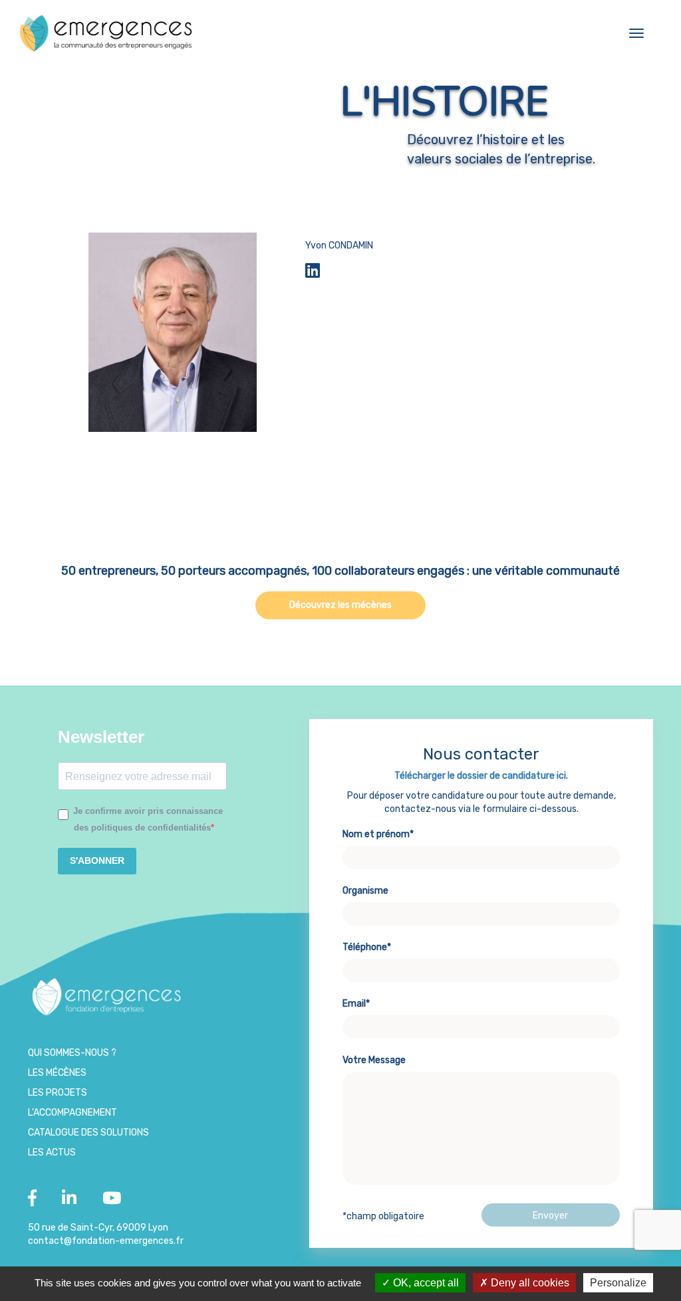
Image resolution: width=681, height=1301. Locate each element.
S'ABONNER (97, 860)
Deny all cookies (528, 1282)
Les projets (57, 1092)
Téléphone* (366, 947)
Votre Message (374, 1060)
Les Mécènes (57, 1072)
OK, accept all (424, 1282)
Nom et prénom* (378, 834)
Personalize (618, 1282)
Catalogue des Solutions (88, 1132)
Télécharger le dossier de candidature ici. (481, 775)
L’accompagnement (72, 1112)
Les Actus (52, 1152)
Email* (356, 1003)
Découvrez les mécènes (340, 605)
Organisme (365, 890)
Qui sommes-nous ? (72, 1052)
